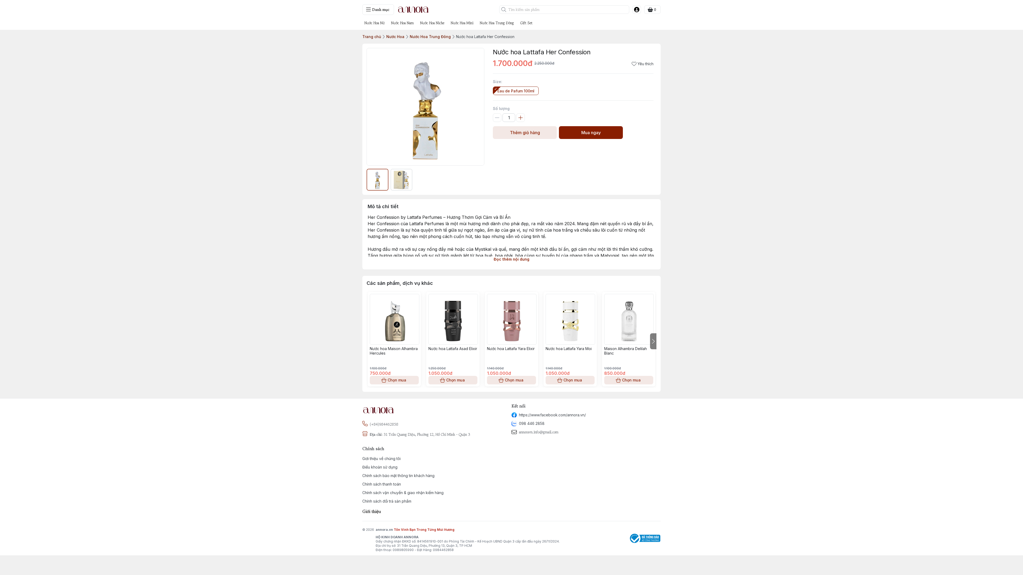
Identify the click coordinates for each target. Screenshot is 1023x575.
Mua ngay (591, 132)
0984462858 (443, 550)
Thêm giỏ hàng (525, 132)
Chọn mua (397, 380)
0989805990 (403, 550)
